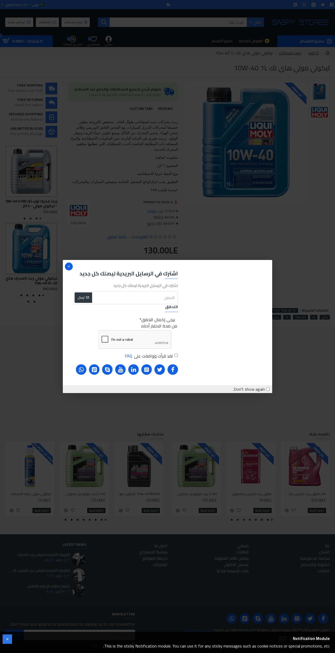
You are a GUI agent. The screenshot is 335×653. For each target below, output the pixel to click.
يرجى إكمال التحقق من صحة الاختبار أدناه (159, 323)
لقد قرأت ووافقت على (149, 356)
